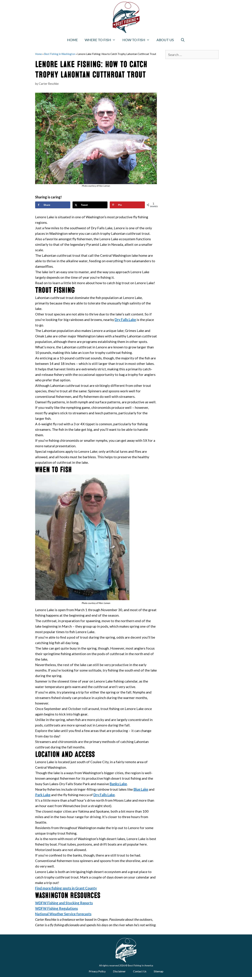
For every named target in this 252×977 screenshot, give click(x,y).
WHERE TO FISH (98, 40)
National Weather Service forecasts (63, 914)
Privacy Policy (97, 971)
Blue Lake (141, 789)
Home (72, 40)
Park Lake (42, 795)
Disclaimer (119, 971)
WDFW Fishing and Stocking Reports (64, 903)
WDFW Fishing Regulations (56, 908)
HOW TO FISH (133, 40)
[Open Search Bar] (183, 40)
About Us (165, 40)
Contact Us (139, 971)
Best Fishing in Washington (59, 53)
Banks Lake (118, 784)
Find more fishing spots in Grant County (66, 888)
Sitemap (158, 971)
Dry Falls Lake (125, 319)
